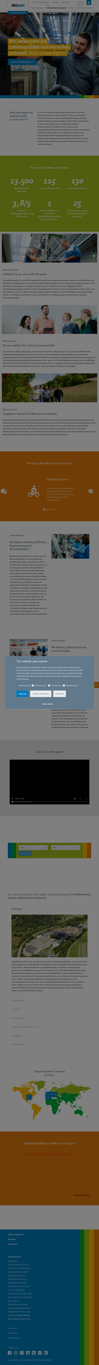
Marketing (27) (72, 685)
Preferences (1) (40, 685)
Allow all (22, 694)
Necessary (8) (24, 685)
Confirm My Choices (41, 694)
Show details (47, 704)
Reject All (60, 694)
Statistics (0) (56, 685)
